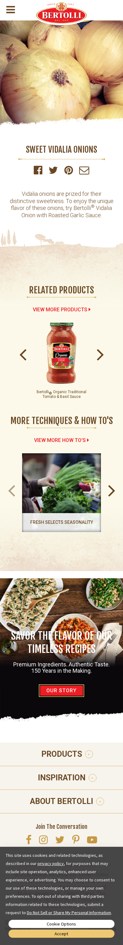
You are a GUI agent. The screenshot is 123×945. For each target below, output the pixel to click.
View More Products (60, 310)
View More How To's (60, 440)
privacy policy (51, 863)
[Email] (84, 172)
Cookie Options (61, 924)
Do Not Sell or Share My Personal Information (69, 912)
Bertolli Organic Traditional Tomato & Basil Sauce (61, 394)
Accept (61, 934)
